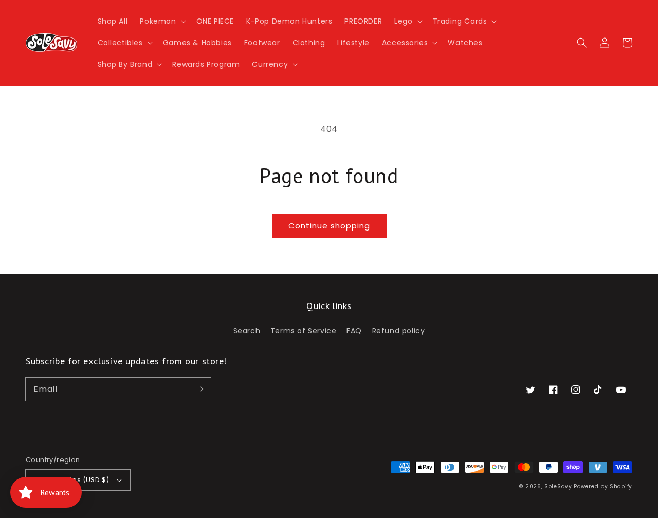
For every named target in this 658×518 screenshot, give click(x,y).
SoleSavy (558, 486)
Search (247, 330)
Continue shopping (329, 225)
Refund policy (398, 330)
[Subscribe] (199, 389)
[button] (162, 21)
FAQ (354, 330)
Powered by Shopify (603, 486)
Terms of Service (303, 330)
